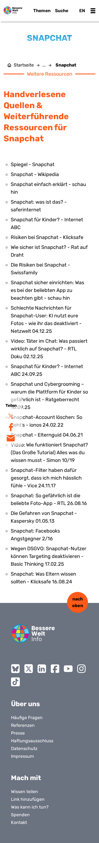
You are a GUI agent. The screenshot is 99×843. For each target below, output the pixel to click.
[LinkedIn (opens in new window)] (41, 668)
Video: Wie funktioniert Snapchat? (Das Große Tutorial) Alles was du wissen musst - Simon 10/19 (49, 452)
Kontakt (19, 822)
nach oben (77, 602)
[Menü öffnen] (92, 11)
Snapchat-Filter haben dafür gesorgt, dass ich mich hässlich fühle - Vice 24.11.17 (46, 478)
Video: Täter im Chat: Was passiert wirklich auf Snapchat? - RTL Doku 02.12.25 (49, 349)
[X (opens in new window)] (28, 668)
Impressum (22, 756)
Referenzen (23, 725)
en (82, 10)
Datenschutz (24, 748)
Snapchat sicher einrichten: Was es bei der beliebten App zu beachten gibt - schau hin (47, 290)
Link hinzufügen (28, 799)
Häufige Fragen (27, 717)
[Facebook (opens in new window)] (55, 668)
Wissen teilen (24, 791)
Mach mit (26, 778)
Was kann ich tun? (30, 807)
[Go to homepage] (33, 633)
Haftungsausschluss (32, 740)
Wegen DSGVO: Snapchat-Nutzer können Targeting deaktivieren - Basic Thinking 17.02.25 (48, 556)
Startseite (24, 65)
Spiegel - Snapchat (32, 164)
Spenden (20, 814)
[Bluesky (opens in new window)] (15, 668)
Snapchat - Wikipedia (35, 174)
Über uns (25, 704)
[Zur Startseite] (13, 10)
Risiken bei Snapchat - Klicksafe (47, 237)
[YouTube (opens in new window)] (68, 668)
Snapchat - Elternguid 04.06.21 (47, 435)
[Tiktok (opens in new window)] (15, 681)
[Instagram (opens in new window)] (81, 668)
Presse (18, 733)
